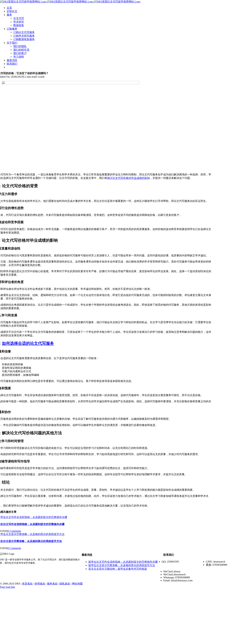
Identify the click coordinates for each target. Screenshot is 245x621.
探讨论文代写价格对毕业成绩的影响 (128, 178)
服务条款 (52, 583)
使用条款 (39, 583)
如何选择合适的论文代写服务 (28, 343)
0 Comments (14, 531)
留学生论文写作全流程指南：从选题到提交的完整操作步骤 (123, 561)
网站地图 (77, 583)
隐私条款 (65, 583)
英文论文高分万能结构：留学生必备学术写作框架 (117, 568)
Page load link (7, 587)
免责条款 (27, 583)
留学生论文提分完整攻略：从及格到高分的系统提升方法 (121, 565)
